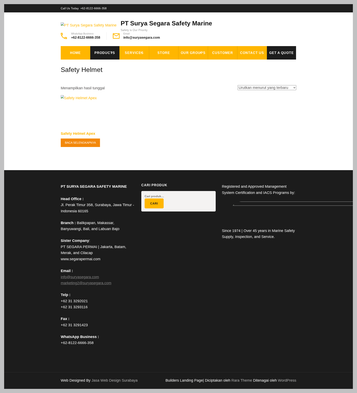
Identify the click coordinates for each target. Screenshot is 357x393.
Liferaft (101, 111)
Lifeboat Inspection (141, 73)
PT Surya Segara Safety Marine (166, 23)
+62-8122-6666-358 (93, 8)
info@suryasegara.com (141, 37)
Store (163, 53)
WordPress (287, 380)
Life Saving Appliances (113, 92)
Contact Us (252, 53)
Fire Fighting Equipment (115, 73)
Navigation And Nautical (115, 121)
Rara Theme (242, 380)
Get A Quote (281, 53)
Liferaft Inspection (141, 64)
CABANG (188, 64)
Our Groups (193, 53)
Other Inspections (139, 92)
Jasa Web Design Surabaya (115, 380)
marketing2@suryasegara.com (86, 283)
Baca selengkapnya (80, 142)
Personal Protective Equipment (112, 133)
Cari (154, 203)
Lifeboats (102, 102)
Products (104, 53)
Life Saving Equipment (113, 83)
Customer (222, 53)
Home (75, 53)
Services (134, 53)
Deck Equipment (107, 64)
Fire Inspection (137, 83)
